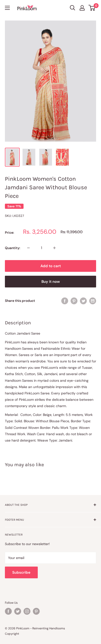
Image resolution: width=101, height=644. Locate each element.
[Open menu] (7, 8)
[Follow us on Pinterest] (36, 611)
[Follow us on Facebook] (8, 611)
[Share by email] (92, 300)
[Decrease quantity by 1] (28, 248)
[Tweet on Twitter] (83, 300)
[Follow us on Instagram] (27, 611)
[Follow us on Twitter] (17, 611)
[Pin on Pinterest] (74, 300)
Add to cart (50, 266)
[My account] (82, 8)
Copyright (12, 634)
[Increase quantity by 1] (54, 248)
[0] (92, 8)
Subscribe (21, 572)
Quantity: (12, 248)
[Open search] (72, 8)
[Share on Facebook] (64, 300)
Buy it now (50, 281)
